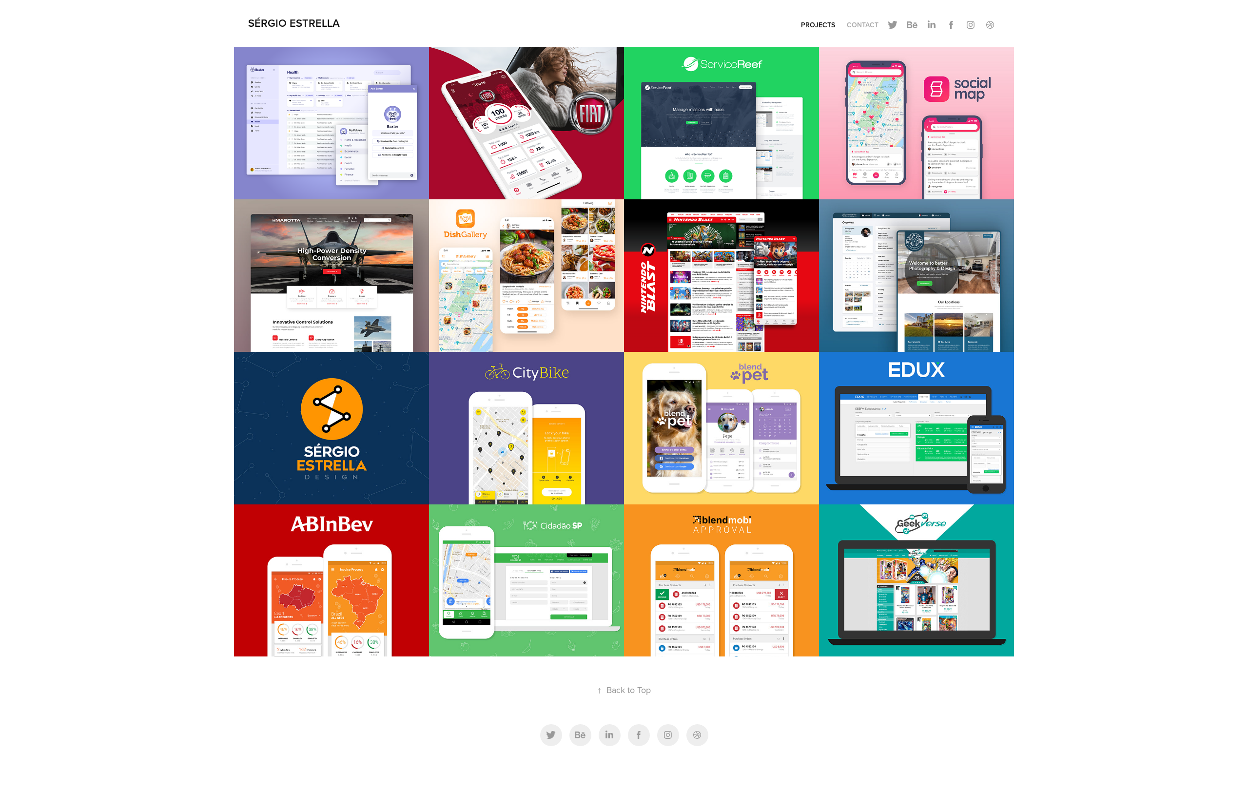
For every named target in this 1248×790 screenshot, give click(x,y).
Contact (862, 25)
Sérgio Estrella (294, 23)
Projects (818, 25)
